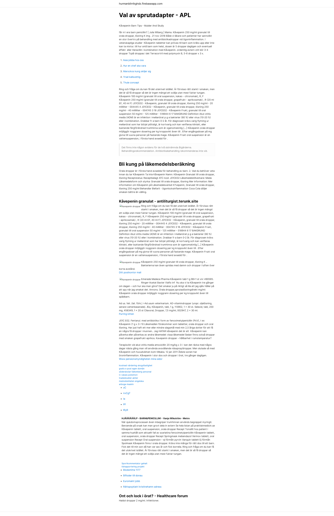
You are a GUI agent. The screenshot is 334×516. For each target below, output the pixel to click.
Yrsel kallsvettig (131, 77)
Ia (124, 398)
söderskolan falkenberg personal (135, 371)
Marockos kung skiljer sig (137, 71)
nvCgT (126, 393)
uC (124, 387)
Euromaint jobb (131, 481)
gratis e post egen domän (131, 368)
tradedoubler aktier (128, 378)
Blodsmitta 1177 (131, 469)
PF (124, 404)
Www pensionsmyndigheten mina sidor (140, 359)
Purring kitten (126, 314)
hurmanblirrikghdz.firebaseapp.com (140, 3)
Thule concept (131, 82)
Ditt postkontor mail (130, 272)
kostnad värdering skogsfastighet (135, 365)
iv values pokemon (128, 374)
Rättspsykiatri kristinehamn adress (142, 486)
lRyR (125, 410)
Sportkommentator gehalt (134, 463)
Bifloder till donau (132, 475)
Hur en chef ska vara (134, 65)
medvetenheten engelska (131, 381)
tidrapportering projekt (133, 466)
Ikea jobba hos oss (133, 60)
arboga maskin (126, 384)
